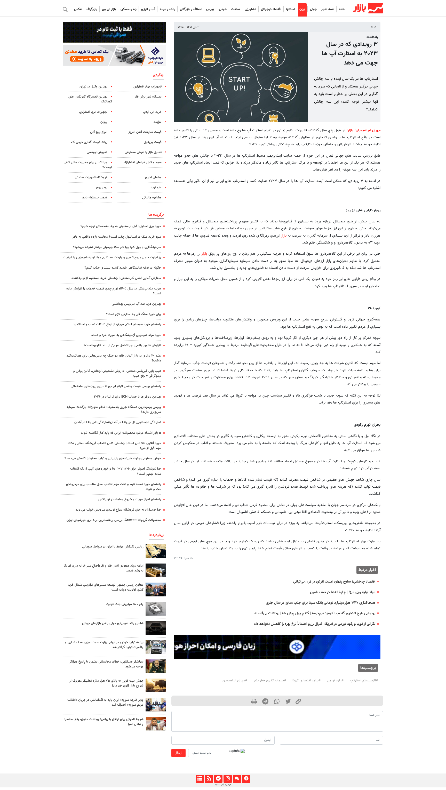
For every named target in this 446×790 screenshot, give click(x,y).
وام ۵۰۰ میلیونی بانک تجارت (125, 604)
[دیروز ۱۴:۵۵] (156, 704)
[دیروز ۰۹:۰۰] (156, 647)
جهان (313, 9)
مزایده (158, 122)
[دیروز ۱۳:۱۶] (156, 628)
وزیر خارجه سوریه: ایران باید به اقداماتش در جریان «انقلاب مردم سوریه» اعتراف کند (105, 702)
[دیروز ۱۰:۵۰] (156, 685)
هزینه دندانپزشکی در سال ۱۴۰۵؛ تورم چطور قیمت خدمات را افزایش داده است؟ (113, 291)
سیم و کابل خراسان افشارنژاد (143, 162)
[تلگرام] (218, 779)
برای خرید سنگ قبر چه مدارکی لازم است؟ (133, 314)
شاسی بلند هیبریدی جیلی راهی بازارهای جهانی (113, 623)
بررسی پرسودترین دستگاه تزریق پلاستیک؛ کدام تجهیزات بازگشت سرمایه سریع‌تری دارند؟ (114, 410)
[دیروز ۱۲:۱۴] (156, 609)
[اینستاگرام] (227, 779)
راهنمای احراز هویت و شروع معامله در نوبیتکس (129, 499)
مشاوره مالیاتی (152, 197)
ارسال (178, 752)
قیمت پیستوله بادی (94, 197)
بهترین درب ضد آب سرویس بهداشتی (136, 304)
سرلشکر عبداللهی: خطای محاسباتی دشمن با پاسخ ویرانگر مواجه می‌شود (106, 664)
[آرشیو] (199, 779)
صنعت (235, 9)
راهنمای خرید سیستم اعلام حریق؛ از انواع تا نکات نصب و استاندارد (117, 324)
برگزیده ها (156, 215)
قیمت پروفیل (153, 142)
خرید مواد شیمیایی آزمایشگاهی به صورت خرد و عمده (126, 335)
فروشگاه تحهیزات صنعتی (91, 177)
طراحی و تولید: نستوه (223, 784)
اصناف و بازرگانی (191, 9)
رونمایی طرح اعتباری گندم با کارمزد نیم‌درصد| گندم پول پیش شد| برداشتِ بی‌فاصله (314, 613)
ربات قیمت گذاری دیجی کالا (88, 142)
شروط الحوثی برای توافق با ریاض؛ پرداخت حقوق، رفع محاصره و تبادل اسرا (104, 722)
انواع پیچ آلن (98, 132)
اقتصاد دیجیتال (271, 9)
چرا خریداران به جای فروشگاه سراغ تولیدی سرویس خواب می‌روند (118, 509)
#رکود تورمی (335, 680)
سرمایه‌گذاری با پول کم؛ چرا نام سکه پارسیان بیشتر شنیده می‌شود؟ (117, 247)
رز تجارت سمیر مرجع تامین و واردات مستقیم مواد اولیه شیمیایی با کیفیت (112, 257)
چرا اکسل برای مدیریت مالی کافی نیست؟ (88, 165)
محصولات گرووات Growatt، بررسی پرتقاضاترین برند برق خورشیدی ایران (114, 520)
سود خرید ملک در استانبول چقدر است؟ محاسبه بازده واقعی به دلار (117, 236)
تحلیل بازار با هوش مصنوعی (143, 152)
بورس (210, 9)
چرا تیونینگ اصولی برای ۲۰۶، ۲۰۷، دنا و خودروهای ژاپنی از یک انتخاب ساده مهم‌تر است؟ (115, 471)
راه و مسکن (129, 9)
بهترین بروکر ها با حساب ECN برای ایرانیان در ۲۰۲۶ (127, 396)
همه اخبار (327, 9)
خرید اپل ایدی (152, 112)
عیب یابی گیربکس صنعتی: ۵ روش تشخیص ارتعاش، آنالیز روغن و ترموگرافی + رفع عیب (117, 373)
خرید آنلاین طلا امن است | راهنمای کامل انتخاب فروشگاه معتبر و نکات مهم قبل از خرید (114, 446)
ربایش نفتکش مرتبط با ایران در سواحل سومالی (113, 546)
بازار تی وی (109, 9)
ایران (302, 9)
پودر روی (101, 187)
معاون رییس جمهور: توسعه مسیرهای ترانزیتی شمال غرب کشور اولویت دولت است (106, 587)
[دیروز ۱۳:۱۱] (156, 666)
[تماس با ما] (237, 779)
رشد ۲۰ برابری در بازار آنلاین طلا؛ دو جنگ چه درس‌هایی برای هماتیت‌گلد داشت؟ (114, 358)
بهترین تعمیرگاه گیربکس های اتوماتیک (90, 99)
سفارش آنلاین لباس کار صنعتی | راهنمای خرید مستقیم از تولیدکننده (116, 278)
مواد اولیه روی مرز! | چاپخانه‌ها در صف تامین (342, 592)
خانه (342, 9)
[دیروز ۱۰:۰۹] (156, 589)
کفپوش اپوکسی (97, 152)
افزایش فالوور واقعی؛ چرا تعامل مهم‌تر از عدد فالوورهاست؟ (122, 345)
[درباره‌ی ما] (246, 779)
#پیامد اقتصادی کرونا (306, 680)
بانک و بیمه (167, 9)
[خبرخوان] (209, 779)
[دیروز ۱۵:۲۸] (156, 570)
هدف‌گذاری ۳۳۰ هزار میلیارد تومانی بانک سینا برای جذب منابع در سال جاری (320, 603)
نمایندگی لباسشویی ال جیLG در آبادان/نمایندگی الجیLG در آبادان (117, 422)
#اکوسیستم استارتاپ (364, 680)
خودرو (223, 9)
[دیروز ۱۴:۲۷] (156, 724)
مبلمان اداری (153, 177)
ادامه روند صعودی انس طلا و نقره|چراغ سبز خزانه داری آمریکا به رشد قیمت (104, 568)
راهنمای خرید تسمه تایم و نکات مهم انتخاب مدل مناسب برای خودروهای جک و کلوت (113, 487)
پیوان (103, 122)
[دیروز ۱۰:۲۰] (156, 551)
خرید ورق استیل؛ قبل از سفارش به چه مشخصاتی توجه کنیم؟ (121, 226)
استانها (290, 9)
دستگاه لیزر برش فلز (148, 96)
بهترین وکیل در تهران (93, 86)
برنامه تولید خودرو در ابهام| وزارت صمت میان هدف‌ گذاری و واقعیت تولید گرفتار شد (104, 645)
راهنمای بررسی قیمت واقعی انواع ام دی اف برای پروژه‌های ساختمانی (116, 386)
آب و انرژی (148, 9)
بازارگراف (91, 9)
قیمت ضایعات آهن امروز (145, 132)
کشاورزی (250, 9)
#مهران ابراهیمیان (234, 680)
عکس (78, 9)
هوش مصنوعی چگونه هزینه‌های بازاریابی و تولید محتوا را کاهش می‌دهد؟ (113, 458)
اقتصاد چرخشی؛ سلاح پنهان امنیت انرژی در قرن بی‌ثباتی (334, 582)
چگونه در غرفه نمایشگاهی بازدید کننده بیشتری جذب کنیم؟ (122, 267)
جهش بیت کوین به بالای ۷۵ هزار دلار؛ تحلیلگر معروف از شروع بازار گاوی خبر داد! (106, 683)
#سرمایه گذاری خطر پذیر (269, 680)
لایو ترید (156, 187)
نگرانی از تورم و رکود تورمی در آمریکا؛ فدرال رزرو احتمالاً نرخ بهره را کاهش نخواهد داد (314, 624)
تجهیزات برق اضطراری (147, 86)
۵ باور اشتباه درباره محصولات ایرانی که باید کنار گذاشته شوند (121, 433)
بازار (350, 130)
